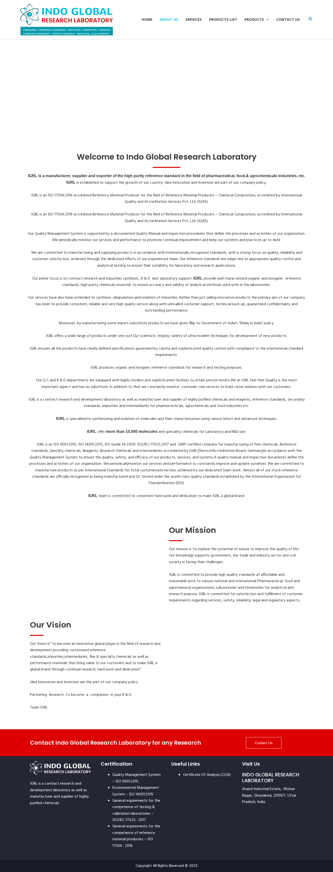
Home (147, 20)
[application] (266, 20)
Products (254, 20)
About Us (169, 20)
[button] (310, 19)
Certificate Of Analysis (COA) (207, 775)
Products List (223, 20)
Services (194, 20)
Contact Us (288, 20)
